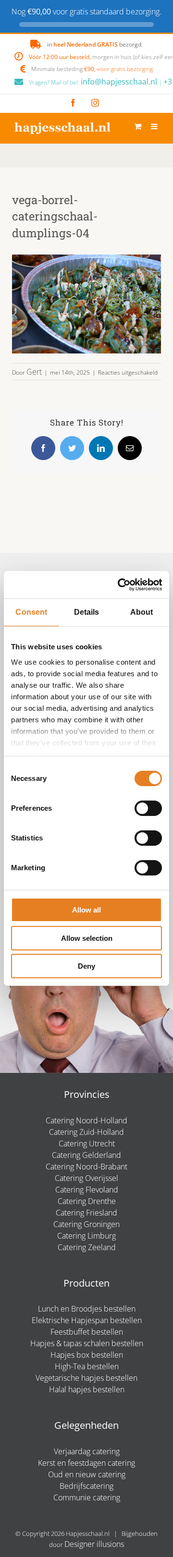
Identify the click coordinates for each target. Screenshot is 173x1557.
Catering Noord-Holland (86, 1120)
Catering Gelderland (86, 1155)
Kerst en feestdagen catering (86, 1463)
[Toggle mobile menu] (155, 126)
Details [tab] (86, 612)
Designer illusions (94, 1544)
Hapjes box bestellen (86, 1355)
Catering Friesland (86, 1212)
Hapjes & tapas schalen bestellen (86, 1343)
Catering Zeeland (87, 1247)
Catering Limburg (86, 1235)
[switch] (148, 808)
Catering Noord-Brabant (86, 1166)
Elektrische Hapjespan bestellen (87, 1320)
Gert (34, 371)
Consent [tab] (31, 612)
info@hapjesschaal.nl (119, 81)
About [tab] (141, 612)
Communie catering (86, 1497)
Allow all (86, 910)
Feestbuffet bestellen (86, 1331)
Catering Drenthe (87, 1201)
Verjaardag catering (87, 1451)
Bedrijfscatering (86, 1486)
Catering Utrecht (87, 1143)
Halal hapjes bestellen (86, 1389)
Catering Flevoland (86, 1189)
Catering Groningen (86, 1224)
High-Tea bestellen (87, 1366)
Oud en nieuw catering (86, 1474)
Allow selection (86, 938)
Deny (86, 966)
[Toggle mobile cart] (137, 126)
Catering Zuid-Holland (86, 1132)
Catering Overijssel (86, 1178)
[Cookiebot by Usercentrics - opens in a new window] (122, 584)
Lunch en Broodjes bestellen (87, 1308)
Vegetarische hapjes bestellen (86, 1378)
